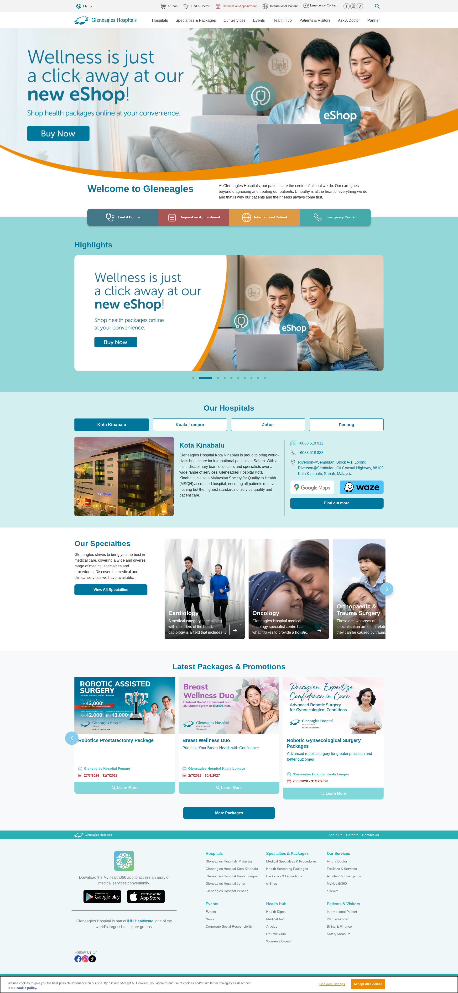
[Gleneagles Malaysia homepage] (105, 20)
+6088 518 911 (310, 443)
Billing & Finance (339, 926)
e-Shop (172, 6)
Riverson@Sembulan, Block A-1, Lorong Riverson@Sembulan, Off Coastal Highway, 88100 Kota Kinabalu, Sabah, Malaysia (341, 468)
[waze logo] (362, 487)
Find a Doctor (337, 861)
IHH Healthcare (140, 921)
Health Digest (276, 912)
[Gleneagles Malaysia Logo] (93, 835)
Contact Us (370, 835)
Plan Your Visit (338, 919)
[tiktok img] (360, 6)
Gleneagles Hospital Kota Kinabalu (232, 869)
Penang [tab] (346, 424)
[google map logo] (312, 487)
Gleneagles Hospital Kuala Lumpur (232, 876)
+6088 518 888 (310, 453)
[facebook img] (346, 6)
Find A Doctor (200, 6)
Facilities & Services (342, 869)
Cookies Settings (332, 984)
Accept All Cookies (368, 984)
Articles (271, 926)
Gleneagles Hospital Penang (227, 891)
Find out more (336, 503)
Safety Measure (339, 934)
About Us (335, 835)
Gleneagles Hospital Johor (225, 883)
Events (211, 912)
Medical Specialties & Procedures (291, 861)
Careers (352, 835)
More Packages (229, 813)
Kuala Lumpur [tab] (190, 424)
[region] (229, 984)
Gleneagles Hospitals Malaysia (229, 861)
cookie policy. (26, 988)
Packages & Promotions (284, 876)
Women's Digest (278, 941)
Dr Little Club (276, 934)
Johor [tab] (268, 424)
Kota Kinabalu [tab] (111, 424)
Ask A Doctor (349, 20)
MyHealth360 (337, 883)
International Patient (284, 6)
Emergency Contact (323, 5)
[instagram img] (353, 6)
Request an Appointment (240, 6)
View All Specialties (111, 590)
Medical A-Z (275, 919)
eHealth (332, 891)
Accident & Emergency (344, 876)
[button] (193, 378)
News (210, 919)
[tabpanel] (229, 476)
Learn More (127, 788)
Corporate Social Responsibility (229, 926)
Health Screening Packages (287, 869)
